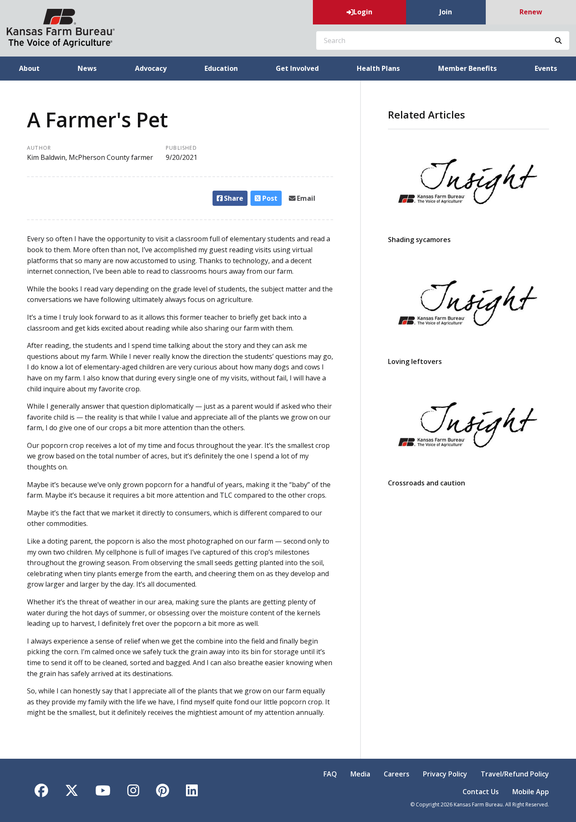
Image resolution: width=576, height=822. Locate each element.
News (87, 68)
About (29, 68)
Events (546, 68)
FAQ (330, 774)
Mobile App (530, 791)
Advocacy (151, 68)
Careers (396, 774)
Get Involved (297, 68)
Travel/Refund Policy (515, 774)
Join (445, 11)
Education (221, 68)
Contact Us (481, 791)
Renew (530, 11)
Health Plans (378, 68)
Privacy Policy (445, 774)
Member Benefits (467, 68)
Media (360, 774)
